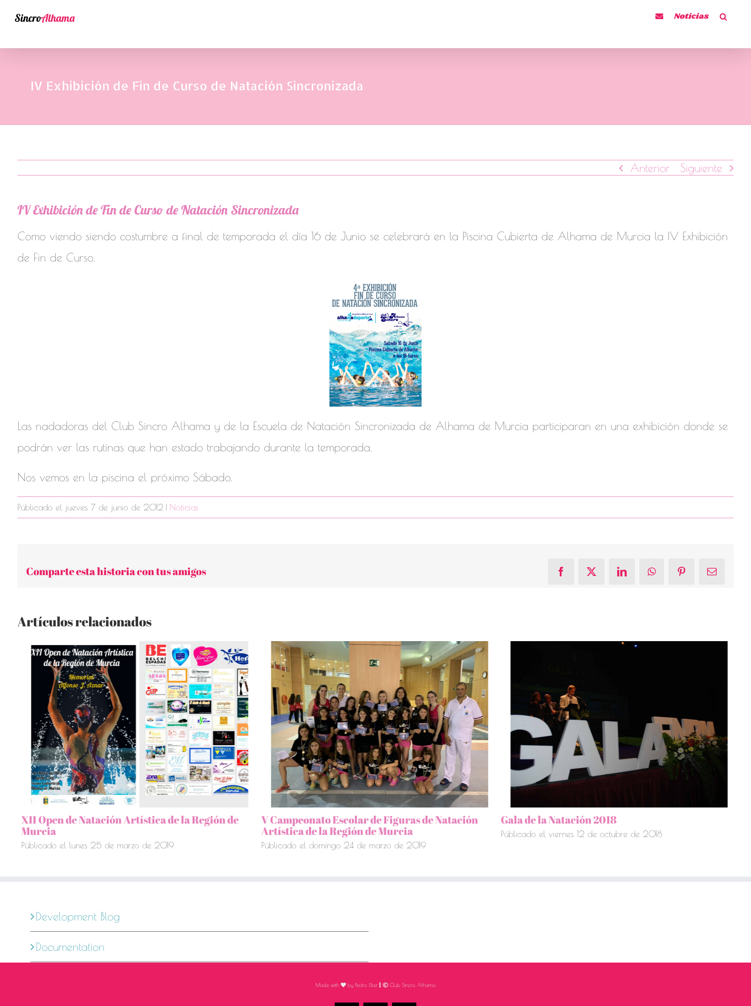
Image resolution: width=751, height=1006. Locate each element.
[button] (723, 15)
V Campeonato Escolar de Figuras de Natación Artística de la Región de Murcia (365, 825)
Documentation (70, 946)
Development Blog (78, 916)
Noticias (184, 507)
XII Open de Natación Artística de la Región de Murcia (126, 825)
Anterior (650, 167)
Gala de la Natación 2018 (555, 820)
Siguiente (701, 167)
